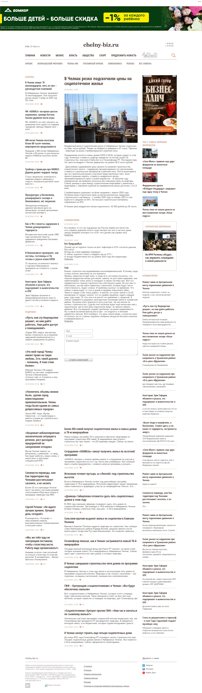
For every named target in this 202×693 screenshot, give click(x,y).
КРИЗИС (29, 63)
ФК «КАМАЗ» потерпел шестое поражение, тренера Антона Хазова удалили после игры (41, 115)
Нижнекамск (115, 63)
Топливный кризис (93, 63)
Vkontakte (149, 669)
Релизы (130, 63)
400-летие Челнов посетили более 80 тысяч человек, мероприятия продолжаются (40, 143)
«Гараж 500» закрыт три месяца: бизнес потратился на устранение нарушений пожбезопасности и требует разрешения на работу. (41, 336)
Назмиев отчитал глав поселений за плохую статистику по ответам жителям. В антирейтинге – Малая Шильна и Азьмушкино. (41, 556)
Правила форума (91, 678)
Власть (73, 55)
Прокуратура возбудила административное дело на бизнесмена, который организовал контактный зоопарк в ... (41, 209)
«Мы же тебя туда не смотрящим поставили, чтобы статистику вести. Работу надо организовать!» (41, 543)
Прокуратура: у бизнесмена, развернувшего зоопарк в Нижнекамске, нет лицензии (40, 198)
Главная (30, 55)
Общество (88, 55)
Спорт (102, 55)
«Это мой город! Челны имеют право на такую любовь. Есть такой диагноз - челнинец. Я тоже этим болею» (41, 358)
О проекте (88, 666)
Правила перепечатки (92, 674)
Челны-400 (72, 63)
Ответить (68, 235)
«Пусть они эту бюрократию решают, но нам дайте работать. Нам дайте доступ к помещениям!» (41, 323)
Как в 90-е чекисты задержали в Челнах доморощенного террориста (42, 227)
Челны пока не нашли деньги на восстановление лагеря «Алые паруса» (159, 212)
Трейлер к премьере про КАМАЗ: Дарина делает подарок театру (42, 170)
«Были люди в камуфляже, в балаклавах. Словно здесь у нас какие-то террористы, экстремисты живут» (160, 427)
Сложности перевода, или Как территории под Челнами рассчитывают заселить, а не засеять (40, 478)
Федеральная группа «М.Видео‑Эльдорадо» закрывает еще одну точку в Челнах (159, 188)
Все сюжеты (145, 63)
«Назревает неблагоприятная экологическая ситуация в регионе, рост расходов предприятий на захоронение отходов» (42, 440)
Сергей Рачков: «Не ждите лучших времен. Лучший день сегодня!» (40, 510)
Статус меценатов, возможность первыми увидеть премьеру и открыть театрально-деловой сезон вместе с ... (42, 180)
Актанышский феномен (49, 63)
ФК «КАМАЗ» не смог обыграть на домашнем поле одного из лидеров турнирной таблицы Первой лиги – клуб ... (42, 125)
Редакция (87, 670)
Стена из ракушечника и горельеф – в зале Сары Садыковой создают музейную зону (159, 620)
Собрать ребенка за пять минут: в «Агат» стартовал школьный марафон (159, 258)
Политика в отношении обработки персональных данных (106, 686)
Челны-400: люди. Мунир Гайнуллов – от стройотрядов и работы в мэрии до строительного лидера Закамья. (41, 417)
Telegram (149, 665)
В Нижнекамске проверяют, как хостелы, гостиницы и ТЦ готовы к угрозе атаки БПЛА (42, 256)
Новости (45, 55)
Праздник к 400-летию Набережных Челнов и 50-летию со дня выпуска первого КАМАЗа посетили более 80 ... (42, 154)
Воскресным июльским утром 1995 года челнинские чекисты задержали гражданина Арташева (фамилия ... (42, 238)
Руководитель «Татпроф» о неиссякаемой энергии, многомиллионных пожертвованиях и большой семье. (42, 522)
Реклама (87, 682)
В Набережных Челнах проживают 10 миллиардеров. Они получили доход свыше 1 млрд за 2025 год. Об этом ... (41, 96)
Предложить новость (123, 55)
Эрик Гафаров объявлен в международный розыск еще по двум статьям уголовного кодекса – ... (41, 299)
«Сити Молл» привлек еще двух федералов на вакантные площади (159, 164)
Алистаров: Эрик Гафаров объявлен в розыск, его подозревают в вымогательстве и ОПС (42, 286)
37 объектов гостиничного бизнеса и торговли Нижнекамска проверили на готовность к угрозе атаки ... (41, 267)
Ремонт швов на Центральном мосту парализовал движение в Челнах (158, 285)
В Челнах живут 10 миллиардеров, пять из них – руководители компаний (41, 86)
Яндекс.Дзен (151, 673)
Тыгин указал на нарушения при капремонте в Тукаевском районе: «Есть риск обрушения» (159, 358)
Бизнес (60, 55)
